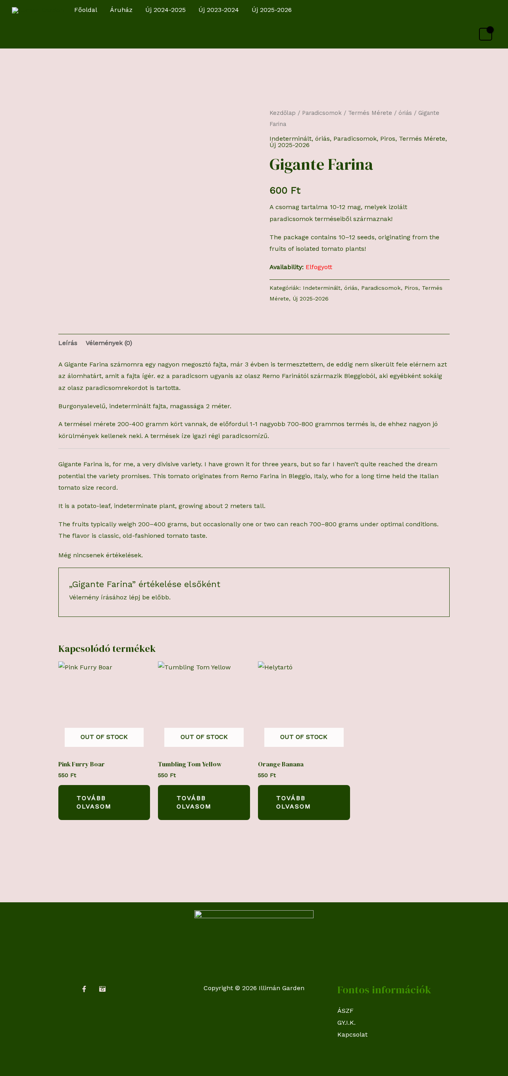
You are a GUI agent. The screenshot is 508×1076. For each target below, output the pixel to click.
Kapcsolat (352, 1034)
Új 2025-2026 (272, 10)
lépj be (139, 597)
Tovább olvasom (94, 802)
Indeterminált (290, 138)
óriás (405, 112)
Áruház (121, 10)
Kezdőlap (282, 112)
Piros (387, 138)
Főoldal (85, 10)
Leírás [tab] (67, 343)
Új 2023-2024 (218, 10)
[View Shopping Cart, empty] (485, 34)
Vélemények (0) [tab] (109, 343)
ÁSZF (345, 1010)
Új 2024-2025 (165, 10)
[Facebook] (84, 989)
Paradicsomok (322, 112)
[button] (488, 10)
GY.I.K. (346, 1022)
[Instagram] (102, 989)
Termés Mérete (370, 112)
